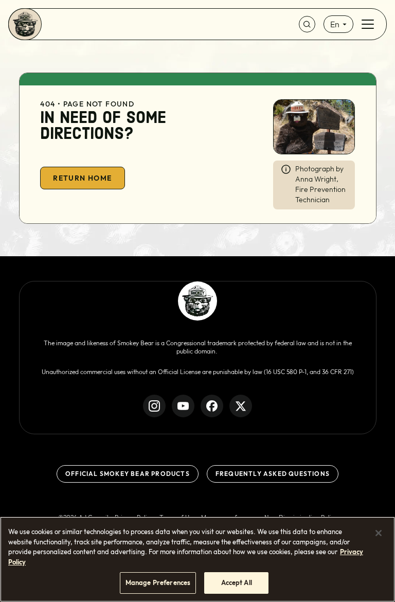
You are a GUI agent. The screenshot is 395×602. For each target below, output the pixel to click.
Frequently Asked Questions (273, 473)
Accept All (236, 582)
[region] (197, 559)
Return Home (82, 178)
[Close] (378, 533)
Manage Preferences (157, 582)
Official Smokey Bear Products (127, 473)
